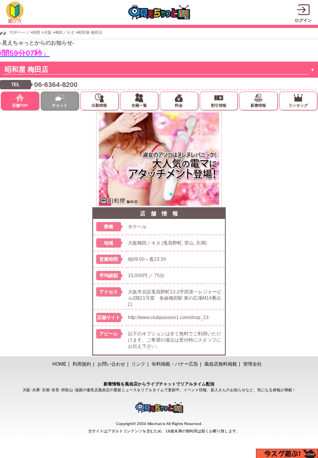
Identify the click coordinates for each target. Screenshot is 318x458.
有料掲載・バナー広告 (175, 364)
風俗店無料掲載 (220, 364)
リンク (138, 364)
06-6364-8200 (56, 84)
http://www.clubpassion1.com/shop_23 (168, 317)
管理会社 (252, 364)
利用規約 (82, 364)
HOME (59, 364)
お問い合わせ (111, 364)
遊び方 (15, 21)
